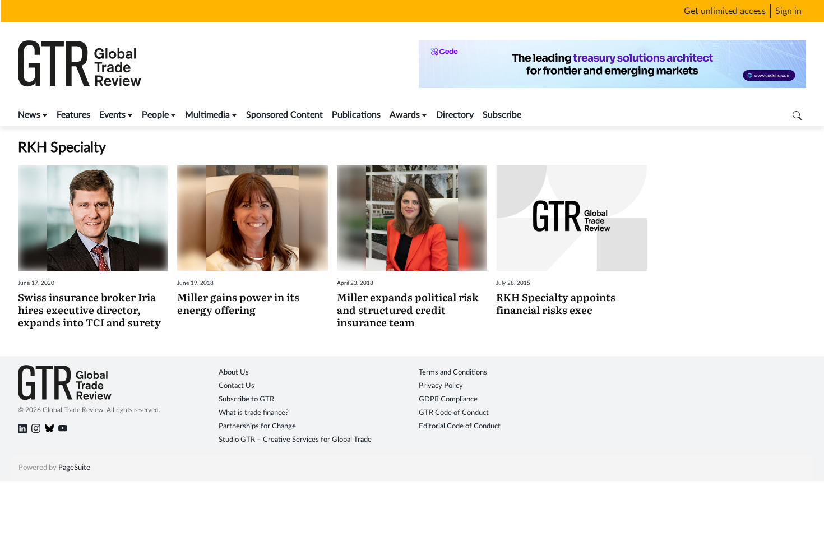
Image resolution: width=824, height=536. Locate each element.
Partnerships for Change (257, 426)
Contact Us (236, 386)
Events (112, 114)
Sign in (788, 11)
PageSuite (74, 468)
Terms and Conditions (453, 372)
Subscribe (502, 114)
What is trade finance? (254, 413)
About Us (234, 372)
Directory (455, 114)
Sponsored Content (284, 114)
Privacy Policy (441, 386)
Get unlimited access (725, 11)
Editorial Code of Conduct (460, 426)
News (29, 114)
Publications (356, 114)
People (155, 114)
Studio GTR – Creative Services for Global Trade (295, 439)
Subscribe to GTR (246, 399)
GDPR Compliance (448, 399)
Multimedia (207, 114)
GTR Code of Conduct (454, 413)
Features (73, 114)
